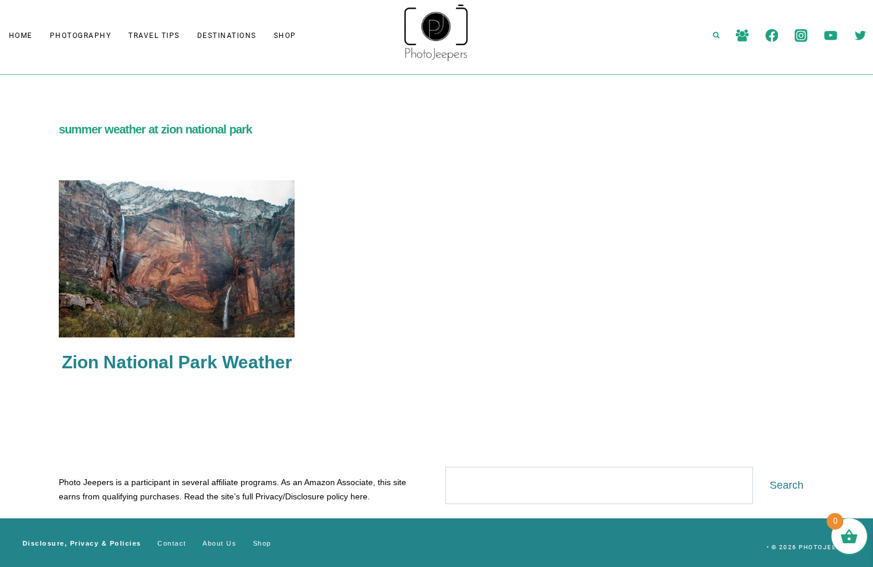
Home (21, 35)
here (359, 496)
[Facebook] (772, 35)
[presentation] (177, 258)
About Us (219, 543)
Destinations (227, 35)
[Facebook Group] (742, 35)
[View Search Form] (716, 35)
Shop (285, 35)
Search (787, 485)
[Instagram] (801, 35)
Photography (81, 35)
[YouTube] (830, 35)
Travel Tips (154, 35)
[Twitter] (860, 35)
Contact (171, 543)
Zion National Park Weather (177, 362)
